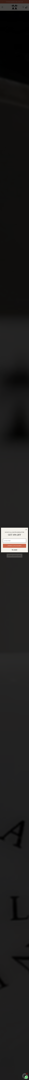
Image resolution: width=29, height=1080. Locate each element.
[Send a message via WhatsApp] (26, 1077)
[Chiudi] (26, 529)
